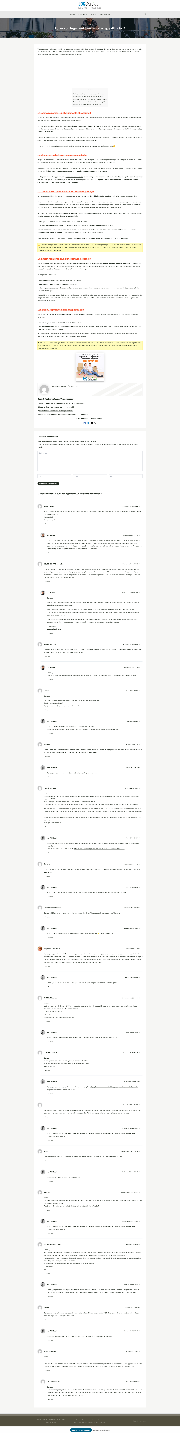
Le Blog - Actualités (89, 7)
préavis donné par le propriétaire (89, 892)
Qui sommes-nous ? (93, 1422)
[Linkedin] (88, 423)
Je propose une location (101, 1430)
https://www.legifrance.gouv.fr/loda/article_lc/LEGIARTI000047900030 (99, 849)
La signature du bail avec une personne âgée (88, 96)
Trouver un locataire (98, 1420)
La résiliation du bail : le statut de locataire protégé (90, 99)
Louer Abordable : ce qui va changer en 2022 (56, 411)
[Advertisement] (90, 72)
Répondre (47, 524)
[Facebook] (84, 423)
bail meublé (138, 168)
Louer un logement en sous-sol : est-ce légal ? (56, 407)
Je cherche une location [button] (81, 1430)
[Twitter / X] (95, 423)
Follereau (47, 744)
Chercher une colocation (80, 1422)
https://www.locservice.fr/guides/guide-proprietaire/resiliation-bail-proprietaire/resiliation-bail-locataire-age (100, 1292)
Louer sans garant (107, 933)
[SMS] (91, 423)
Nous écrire (103, 1422)
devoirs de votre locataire (74, 177)
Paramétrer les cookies (139, 1421)
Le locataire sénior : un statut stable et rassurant (89, 94)
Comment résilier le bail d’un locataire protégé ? (89, 102)
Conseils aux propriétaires (90, 24)
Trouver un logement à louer (83, 1420)
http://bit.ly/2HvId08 (129, 676)
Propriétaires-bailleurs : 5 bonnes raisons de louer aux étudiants (63, 415)
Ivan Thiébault (52, 721)
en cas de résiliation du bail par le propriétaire (101, 196)
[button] (86, 14)
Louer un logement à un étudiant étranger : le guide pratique (61, 403)
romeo (46, 1105)
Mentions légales (51, 1422)
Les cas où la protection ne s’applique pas (87, 104)
